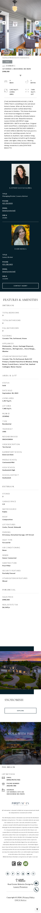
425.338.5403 (7, 264)
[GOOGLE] (8, 874)
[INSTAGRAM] (33, 874)
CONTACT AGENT (20, 286)
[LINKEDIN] (18, 874)
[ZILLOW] (23, 874)
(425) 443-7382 (11, 785)
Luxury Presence (20, 887)
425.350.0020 (7, 203)
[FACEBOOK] (13, 874)
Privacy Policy (29, 897)
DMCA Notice (20, 900)
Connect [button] (21, 752)
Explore (20, 710)
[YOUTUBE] (28, 874)
